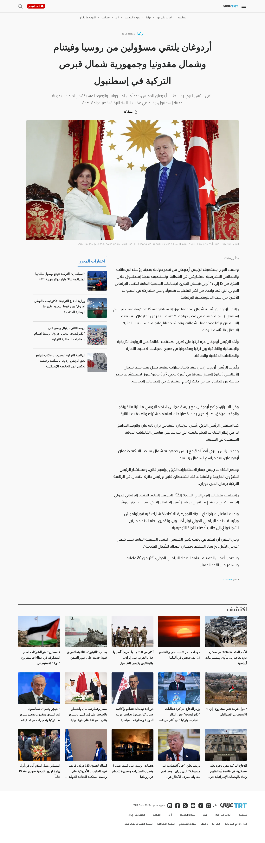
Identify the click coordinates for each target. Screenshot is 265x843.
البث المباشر (34, 6)
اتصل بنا (216, 823)
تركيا (140, 33)
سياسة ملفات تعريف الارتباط (138, 823)
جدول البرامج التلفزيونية (235, 823)
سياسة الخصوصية (166, 823)
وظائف (204, 823)
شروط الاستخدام (187, 823)
